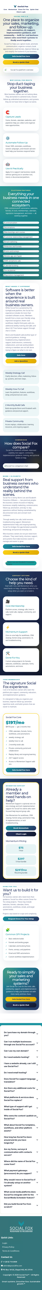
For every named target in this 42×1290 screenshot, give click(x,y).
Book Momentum (21, 828)
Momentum (12, 9)
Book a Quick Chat (21, 62)
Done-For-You (23, 9)
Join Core (21, 355)
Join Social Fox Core (21, 56)
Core (5, 9)
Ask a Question (21, 361)
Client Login (21, 12)
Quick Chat (34, 9)
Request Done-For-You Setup (21, 919)
